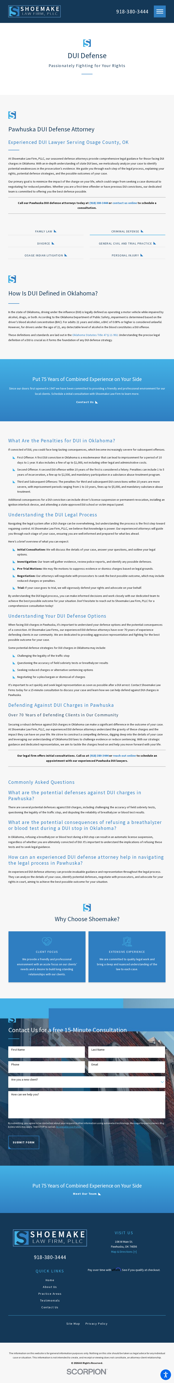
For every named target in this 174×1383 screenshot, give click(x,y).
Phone (15, 1064)
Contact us (85, 402)
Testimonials (50, 1300)
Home (50, 1280)
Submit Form (24, 1142)
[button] (165, 1374)
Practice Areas (50, 1294)
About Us (50, 1287)
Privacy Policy (97, 1323)
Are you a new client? (24, 1079)
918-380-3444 (132, 11)
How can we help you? (25, 1094)
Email (94, 1064)
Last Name (98, 1049)
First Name (18, 1049)
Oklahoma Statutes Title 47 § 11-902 (95, 335)
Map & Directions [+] (124, 1252)
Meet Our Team (85, 1194)
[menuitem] (50, 1280)
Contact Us (50, 1307)
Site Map (73, 1323)
